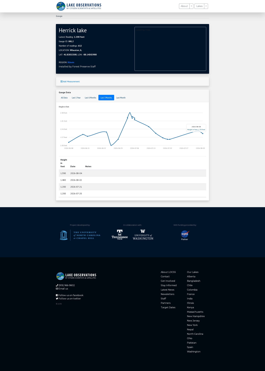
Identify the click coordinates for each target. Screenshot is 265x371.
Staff (163, 298)
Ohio (189, 338)
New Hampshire (196, 316)
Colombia (192, 289)
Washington (193, 351)
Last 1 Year (76, 97)
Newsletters (167, 294)
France (191, 294)
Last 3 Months (106, 97)
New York (192, 325)
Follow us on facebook (70, 295)
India (189, 298)
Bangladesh (193, 281)
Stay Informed (169, 285)
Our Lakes (192, 272)
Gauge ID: (66, 41)
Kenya (190, 307)
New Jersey (193, 320)
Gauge (59, 16)
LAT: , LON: (78, 54)
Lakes (199, 6)
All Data (64, 97)
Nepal (190, 329)
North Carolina (195, 334)
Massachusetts (195, 312)
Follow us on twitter (69, 298)
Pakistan (191, 342)
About (184, 6)
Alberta (191, 276)
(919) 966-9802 (66, 285)
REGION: (66, 62)
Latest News (167, 289)
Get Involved (168, 281)
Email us (63, 288)
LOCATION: (70, 50)
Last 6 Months (90, 97)
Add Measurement (71, 81)
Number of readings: (70, 45)
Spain (190, 347)
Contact (165, 276)
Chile (190, 285)
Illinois (71, 62)
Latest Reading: (71, 36)
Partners (165, 303)
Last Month (120, 97)
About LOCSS (168, 272)
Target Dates (168, 307)
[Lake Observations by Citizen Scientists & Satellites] (79, 6)
